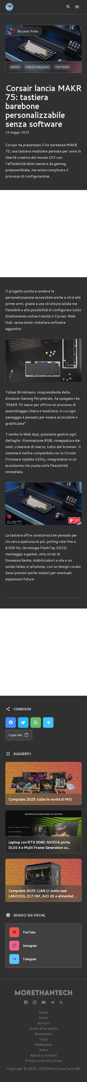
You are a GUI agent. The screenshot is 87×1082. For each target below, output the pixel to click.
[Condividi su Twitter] (23, 722)
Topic (43, 1039)
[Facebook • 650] (25, 1002)
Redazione (43, 1044)
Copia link (15, 735)
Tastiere (62, 67)
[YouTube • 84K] (43, 1002)
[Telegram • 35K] (52, 1002)
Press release (37, 67)
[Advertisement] (43, 233)
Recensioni (43, 1033)
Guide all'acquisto (43, 1028)
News (15, 67)
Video (43, 1049)
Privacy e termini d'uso (43, 1060)
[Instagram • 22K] (34, 1002)
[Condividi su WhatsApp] (35, 722)
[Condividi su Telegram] (48, 722)
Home (43, 1012)
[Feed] (61, 1002)
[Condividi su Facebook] (10, 722)
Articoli (43, 1022)
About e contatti (43, 1055)
